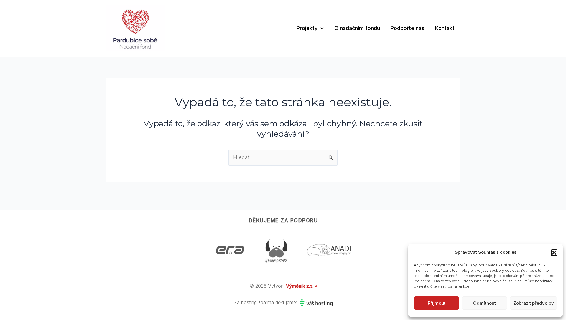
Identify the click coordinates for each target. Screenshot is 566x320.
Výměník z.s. (300, 286)
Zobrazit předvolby (533, 303)
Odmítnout (484, 303)
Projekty (307, 28)
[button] (554, 253)
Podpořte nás (407, 28)
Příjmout (436, 303)
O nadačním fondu (357, 28)
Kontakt (445, 28)
